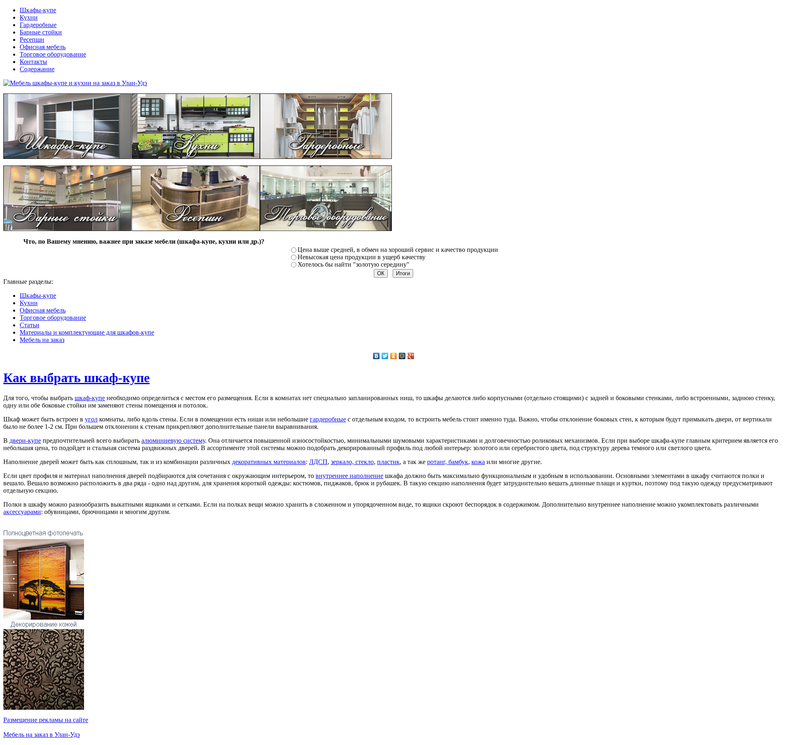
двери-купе (25, 440)
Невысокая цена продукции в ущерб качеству (361, 257)
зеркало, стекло (352, 461)
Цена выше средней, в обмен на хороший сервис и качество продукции (398, 249)
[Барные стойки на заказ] (67, 228)
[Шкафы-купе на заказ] (67, 156)
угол (91, 419)
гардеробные (328, 419)
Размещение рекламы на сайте (45, 719)
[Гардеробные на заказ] (326, 156)
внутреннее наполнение (349, 475)
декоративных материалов (269, 461)
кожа (478, 461)
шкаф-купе (90, 397)
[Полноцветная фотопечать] (43, 617)
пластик (388, 461)
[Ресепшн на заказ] (196, 228)
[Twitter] (385, 356)
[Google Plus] (411, 356)
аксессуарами (22, 511)
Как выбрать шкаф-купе (76, 377)
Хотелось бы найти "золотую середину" (353, 264)
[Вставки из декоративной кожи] (43, 707)
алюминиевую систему (173, 440)
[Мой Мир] (402, 356)
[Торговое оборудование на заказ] (326, 228)
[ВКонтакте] (376, 356)
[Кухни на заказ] (196, 156)
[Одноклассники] (393, 356)
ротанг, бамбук (447, 461)
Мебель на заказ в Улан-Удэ (41, 734)
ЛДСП (318, 461)
